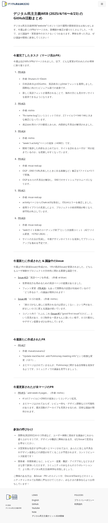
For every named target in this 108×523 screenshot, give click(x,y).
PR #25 (21, 103)
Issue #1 (55, 313)
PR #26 (21, 72)
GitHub (35, 504)
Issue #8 (22, 298)
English (35, 500)
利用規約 (78, 504)
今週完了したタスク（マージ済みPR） (38, 55)
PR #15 (21, 392)
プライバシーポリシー (84, 500)
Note (34, 512)
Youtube (36, 508)
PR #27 (21, 345)
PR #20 (21, 218)
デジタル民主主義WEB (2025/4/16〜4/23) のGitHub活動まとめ (48, 15)
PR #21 (21, 190)
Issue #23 (23, 277)
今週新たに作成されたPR (29, 339)
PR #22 (21, 158)
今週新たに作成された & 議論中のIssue (39, 261)
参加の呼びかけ (23, 429)
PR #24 (21, 131)
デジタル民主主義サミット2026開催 (48, 516)
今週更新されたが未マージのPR (34, 387)
